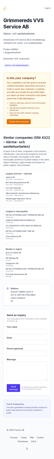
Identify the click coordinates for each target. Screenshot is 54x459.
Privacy (13, 437)
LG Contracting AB (13, 188)
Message (11, 359)
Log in (48, 8)
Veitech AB (10, 177)
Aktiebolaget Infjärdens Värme (18, 199)
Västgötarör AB (12, 263)
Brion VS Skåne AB (13, 253)
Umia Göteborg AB (13, 236)
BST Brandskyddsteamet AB (17, 182)
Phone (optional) (15, 348)
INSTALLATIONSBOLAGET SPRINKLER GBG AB (25, 215)
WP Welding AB (12, 258)
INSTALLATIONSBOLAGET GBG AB (20, 231)
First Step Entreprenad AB (16, 274)
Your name (12, 327)
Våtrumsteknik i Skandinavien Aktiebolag (22, 193)
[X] (27, 448)
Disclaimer (23, 441)
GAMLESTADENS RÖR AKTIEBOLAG (20, 220)
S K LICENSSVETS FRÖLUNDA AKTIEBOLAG (24, 226)
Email (9, 338)
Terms (24, 437)
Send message (13, 388)
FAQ (32, 437)
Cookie (40, 437)
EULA (33, 441)
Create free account (19, 121)
